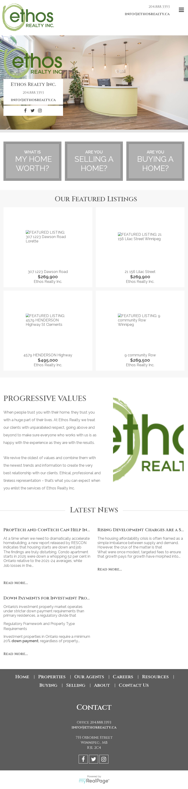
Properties (52, 677)
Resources (155, 677)
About (102, 685)
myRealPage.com (94, 781)
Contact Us (134, 685)
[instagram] (104, 760)
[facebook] (84, 760)
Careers (123, 677)
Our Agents (89, 677)
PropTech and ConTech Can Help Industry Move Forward (70, 530)
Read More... (15, 582)
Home (22, 677)
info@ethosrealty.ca (147, 14)
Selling (75, 685)
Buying (48, 685)
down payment (25, 641)
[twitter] (94, 760)
